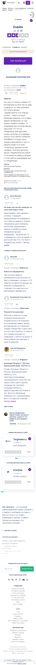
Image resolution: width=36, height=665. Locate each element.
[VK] (12, 580)
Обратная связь (18, 623)
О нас (18, 612)
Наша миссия (18, 614)
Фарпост (24, 360)
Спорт (6, 556)
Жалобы (24, 47)
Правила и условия (8, 651)
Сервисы (18, 616)
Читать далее (10, 401)
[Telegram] (9, 580)
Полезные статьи (18, 600)
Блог (18, 602)
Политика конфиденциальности (18, 649)
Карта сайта (20, 653)
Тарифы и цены (18, 639)
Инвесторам (18, 618)
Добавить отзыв (28, 3)
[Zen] (20, 580)
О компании (6, 47)
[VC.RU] (27, 580)
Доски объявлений (20, 8)
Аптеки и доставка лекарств (13, 541)
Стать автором (18, 593)
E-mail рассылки (18, 597)
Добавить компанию (18, 630)
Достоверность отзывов (18, 621)
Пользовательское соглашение (24, 651)
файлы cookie (22, 663)
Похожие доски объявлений (18, 51)
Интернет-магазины (10, 543)
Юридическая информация (18, 646)
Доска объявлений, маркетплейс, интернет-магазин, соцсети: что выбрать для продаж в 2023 (19, 417)
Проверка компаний (18, 595)
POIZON (17, 470)
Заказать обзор (18, 633)
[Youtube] (23, 580)
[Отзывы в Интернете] (4, 3)
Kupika (22, 85)
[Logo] (18, 19)
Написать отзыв (18, 589)
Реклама (18, 635)
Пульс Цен (24, 308)
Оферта (14, 653)
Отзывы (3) (16, 47)
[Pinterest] (16, 580)
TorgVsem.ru (20, 439)
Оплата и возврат (18, 641)
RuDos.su (24, 268)
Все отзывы (18, 604)
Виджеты (18, 637)
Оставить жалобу (18, 591)
